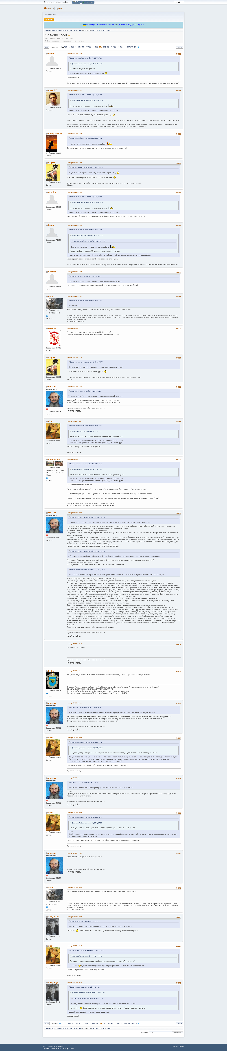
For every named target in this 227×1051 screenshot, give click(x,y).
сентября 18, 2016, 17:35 (74, 328)
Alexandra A (54, 459)
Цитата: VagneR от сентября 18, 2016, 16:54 (86, 95)
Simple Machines (58, 1046)
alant (50, 421)
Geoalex (52, 192)
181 (65, 47)
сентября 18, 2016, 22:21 (74, 513)
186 (82, 47)
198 (125, 47)
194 (111, 47)
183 (72, 47)
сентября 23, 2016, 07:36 (74, 917)
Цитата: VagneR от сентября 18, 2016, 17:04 (86, 58)
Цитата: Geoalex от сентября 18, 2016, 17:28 (86, 301)
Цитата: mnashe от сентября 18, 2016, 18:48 (86, 426)
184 (75, 47)
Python (51, 671)
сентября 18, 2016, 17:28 (74, 272)
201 (135, 47)
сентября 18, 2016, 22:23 (74, 644)
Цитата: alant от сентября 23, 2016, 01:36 (85, 783)
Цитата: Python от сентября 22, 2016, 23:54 (86, 708)
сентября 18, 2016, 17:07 (74, 90)
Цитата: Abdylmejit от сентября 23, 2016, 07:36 (87, 950)
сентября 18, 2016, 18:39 (74, 357)
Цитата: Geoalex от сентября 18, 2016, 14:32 (88, 100)
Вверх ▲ (181, 1046)
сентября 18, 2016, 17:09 (74, 133)
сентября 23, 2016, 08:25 (74, 982)
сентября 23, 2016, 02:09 (74, 812)
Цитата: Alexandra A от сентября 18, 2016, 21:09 (87, 517)
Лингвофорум (53, 8)
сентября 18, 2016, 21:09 (74, 459)
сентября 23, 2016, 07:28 (74, 887)
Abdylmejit (53, 916)
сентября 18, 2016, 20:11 (74, 421)
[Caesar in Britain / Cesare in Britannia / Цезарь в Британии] (47, 478)
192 (104, 47)
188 (89, 47)
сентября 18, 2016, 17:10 (74, 163)
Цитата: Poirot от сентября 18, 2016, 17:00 (87, 64)
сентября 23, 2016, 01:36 (74, 737)
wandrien (94, 30)
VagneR (51, 162)
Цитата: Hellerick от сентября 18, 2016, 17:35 (86, 362)
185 (79, 47)
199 (128, 47)
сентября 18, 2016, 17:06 (74, 53)
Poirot (51, 53)
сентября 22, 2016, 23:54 (74, 671)
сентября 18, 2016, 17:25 (74, 225)
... (63, 47)
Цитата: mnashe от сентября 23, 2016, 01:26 (86, 742)
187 (86, 47)
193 (107, 47)
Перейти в (144, 1033)
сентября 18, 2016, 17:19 (74, 192)
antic (50, 296)
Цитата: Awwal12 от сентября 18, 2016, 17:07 (86, 167)
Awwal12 (52, 90)
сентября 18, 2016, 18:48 (74, 386)
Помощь (174, 1046)
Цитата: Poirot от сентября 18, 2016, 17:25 (85, 276)
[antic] (47, 316)
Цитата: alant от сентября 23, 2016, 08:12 (85, 987)
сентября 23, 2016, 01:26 (74, 703)
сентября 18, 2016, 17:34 (74, 296)
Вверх (47, 1023)
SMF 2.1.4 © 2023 (48, 1046)
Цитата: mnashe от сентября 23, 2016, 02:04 (86, 817)
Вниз (46, 47)
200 (131, 47)
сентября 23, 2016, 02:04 (74, 778)
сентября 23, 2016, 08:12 (74, 946)
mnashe (52, 386)
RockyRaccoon (55, 133)
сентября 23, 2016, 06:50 (74, 853)
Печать (179, 47)
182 (69, 47)
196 (118, 47)
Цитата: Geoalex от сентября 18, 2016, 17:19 (86, 230)
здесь (116, 25)
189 (93, 47)
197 (121, 47)
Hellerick (52, 328)
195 (114, 47)
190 (96, 47)
